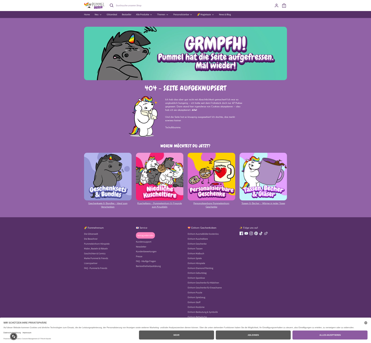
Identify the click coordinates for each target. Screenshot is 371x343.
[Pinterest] (256, 233)
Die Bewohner (91, 238)
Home (87, 14)
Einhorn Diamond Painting (200, 268)
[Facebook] (241, 233)
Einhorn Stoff (194, 302)
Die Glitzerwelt (91, 233)
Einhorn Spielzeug (196, 297)
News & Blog (225, 14)
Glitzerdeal (112, 14)
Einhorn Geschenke (197, 243)
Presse (139, 256)
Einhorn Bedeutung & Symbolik (203, 312)
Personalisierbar (181, 14)
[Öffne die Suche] (111, 5)
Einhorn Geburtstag (197, 272)
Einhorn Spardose (196, 277)
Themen (161, 14)
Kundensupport (143, 241)
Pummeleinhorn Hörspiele (97, 243)
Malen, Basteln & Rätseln (96, 248)
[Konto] (276, 5)
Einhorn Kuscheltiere (198, 238)
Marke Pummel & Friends (96, 258)
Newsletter (141, 246)
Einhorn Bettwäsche (197, 316)
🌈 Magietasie (204, 14)
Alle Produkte (143, 14)
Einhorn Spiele (195, 258)
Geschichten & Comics (95, 253)
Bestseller (126, 14)
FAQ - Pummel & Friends (95, 268)
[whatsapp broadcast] (266, 233)
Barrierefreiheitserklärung (148, 266)
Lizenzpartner (90, 263)
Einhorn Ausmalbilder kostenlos (203, 233)
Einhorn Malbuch (196, 253)
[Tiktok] (261, 233)
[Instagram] (251, 233)
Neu (97, 14)
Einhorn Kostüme (196, 307)
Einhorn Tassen (195, 248)
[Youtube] (246, 233)
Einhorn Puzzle (195, 292)
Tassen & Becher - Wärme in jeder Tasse (263, 203)
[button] (13, 336)
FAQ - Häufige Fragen (146, 261)
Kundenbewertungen (146, 251)
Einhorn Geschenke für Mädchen (203, 282)
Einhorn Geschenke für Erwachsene (205, 287)
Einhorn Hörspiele (196, 263)
